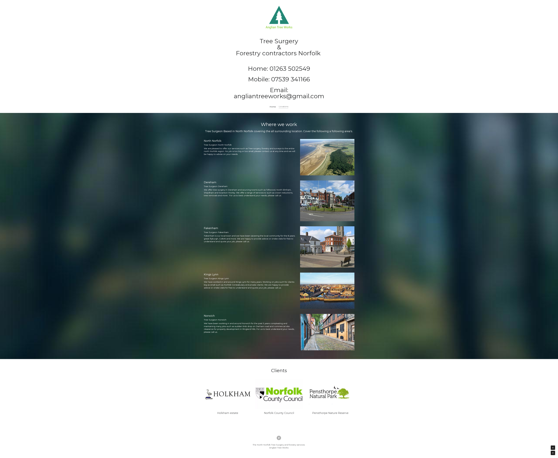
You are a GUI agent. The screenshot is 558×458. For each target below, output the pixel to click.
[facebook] (279, 438)
